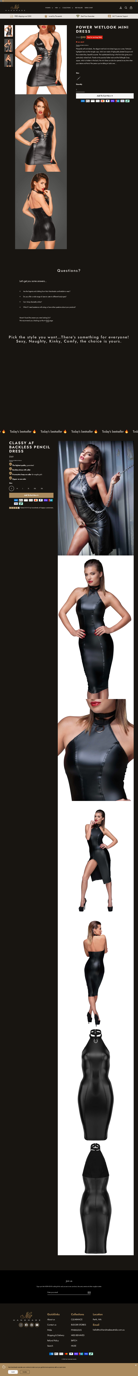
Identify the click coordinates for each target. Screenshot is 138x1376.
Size (77, 73)
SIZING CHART (89, 8)
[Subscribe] (89, 1292)
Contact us (51, 1324)
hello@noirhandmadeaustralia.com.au (109, 1329)
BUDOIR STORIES (78, 1324)
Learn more (62, 1367)
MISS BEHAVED (77, 1335)
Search (50, 1345)
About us (51, 1319)
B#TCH (74, 1340)
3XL (42, 488)
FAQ (47, 320)
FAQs (49, 1330)
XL (28, 488)
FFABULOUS (76, 1330)
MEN (56, 8)
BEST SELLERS (78, 8)
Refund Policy (53, 1340)
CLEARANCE (76, 1319)
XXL (35, 488)
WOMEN (48, 8)
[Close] (136, 1365)
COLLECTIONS (66, 8)
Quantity (79, 84)
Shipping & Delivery (55, 1335)
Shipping (78, 45)
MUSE (73, 1345)
